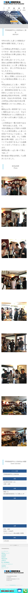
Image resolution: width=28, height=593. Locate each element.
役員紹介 (3, 556)
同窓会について (9, 10)
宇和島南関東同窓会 (12, 585)
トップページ (4, 551)
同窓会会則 (4, 558)
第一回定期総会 (5, 562)
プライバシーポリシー (7, 564)
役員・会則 (19, 10)
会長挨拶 (14, 10)
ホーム (4, 10)
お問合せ (24, 10)
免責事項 (3, 566)
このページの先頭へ (13, 545)
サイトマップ (4, 567)
